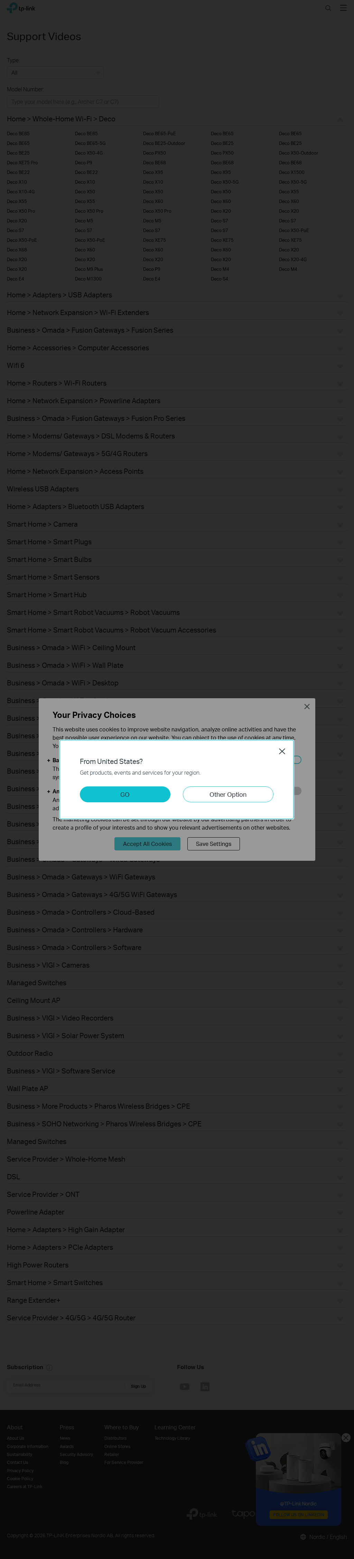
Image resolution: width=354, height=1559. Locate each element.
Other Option (227, 794)
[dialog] (177, 779)
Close (282, 751)
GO (125, 794)
